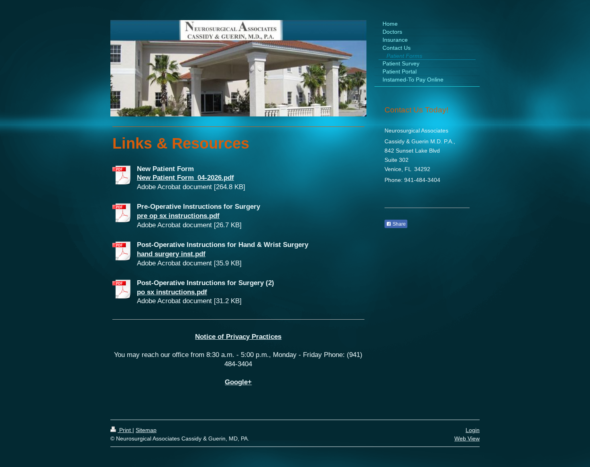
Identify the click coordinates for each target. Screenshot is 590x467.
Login (473, 430)
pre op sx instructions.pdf (178, 216)
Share (398, 224)
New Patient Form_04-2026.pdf (185, 177)
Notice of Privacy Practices (238, 337)
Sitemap (146, 430)
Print (125, 430)
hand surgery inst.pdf (171, 254)
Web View (467, 438)
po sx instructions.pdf (172, 292)
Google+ (238, 382)
